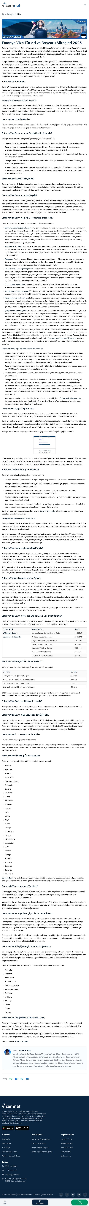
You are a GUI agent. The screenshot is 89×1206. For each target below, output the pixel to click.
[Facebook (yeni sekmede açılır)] (79, 1195)
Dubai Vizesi (66, 1156)
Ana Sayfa (6, 1139)
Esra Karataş (25, 1050)
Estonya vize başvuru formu (72, 398)
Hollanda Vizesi (67, 1147)
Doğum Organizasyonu (40, 1147)
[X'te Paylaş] (22, 1079)
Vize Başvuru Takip (9, 1152)
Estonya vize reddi (47, 511)
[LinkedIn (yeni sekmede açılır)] (73, 1195)
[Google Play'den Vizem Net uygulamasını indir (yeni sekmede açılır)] (8, 1128)
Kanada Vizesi (66, 1139)
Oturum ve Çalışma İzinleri (41, 1139)
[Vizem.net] (11, 1105)
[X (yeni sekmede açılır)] (85, 1195)
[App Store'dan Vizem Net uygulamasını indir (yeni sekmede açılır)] (22, 1128)
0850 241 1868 (21, 1041)
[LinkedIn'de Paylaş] (27, 1079)
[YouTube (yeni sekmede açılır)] (67, 1195)
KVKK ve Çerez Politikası (11, 1156)
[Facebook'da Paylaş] (16, 1079)
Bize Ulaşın (6, 1147)
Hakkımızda (6, 1143)
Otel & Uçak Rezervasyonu (42, 1152)
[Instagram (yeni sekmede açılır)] (61, 1195)
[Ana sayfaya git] (3, 14)
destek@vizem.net (12, 1175)
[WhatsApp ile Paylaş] (11, 1079)
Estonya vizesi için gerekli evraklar (62, 338)
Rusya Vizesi (66, 1152)
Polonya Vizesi (67, 1143)
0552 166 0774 (11, 1170)
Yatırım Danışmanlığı (39, 1143)
